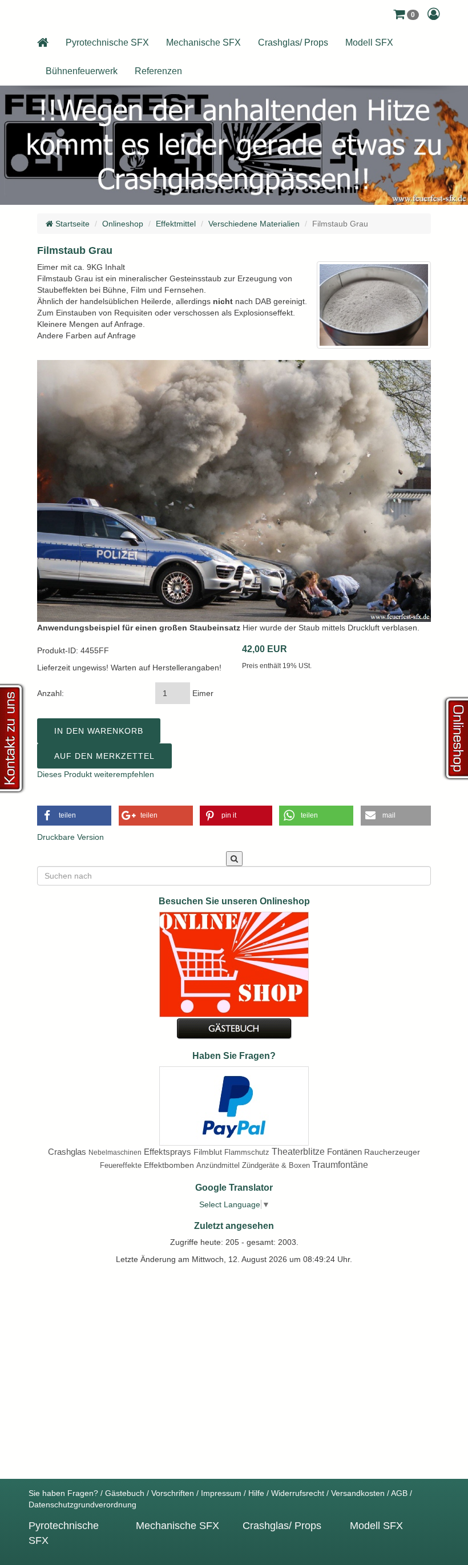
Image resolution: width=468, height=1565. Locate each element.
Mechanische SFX (203, 42)
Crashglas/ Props (293, 42)
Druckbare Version (70, 837)
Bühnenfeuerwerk (82, 71)
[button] (406, 14)
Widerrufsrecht (297, 1493)
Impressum (221, 1493)
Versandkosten (358, 1493)
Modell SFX (369, 42)
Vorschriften (172, 1493)
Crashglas (67, 1151)
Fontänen (344, 1151)
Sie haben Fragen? (63, 1493)
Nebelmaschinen (115, 1152)
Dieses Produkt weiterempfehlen (95, 774)
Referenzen (158, 71)
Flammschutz (246, 1152)
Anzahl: (50, 693)
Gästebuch (124, 1493)
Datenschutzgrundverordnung (82, 1504)
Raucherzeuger (392, 1151)
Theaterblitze (298, 1151)
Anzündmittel (218, 1165)
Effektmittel (176, 223)
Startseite (71, 223)
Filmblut (207, 1151)
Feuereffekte (121, 1165)
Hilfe (256, 1493)
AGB (399, 1493)
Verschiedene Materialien (254, 223)
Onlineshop (122, 223)
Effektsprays (167, 1151)
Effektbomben (169, 1165)
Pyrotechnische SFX (107, 42)
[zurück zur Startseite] (43, 43)
